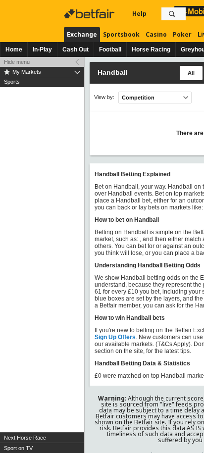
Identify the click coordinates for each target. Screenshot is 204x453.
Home (13, 49)
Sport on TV (18, 448)
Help (139, 13)
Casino (156, 34)
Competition (138, 98)
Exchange (82, 34)
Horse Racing (151, 49)
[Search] (172, 14)
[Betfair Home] (90, 13)
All (191, 73)
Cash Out (75, 49)
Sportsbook (121, 34)
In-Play (42, 49)
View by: (104, 97)
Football (110, 49)
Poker (182, 34)
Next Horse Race (25, 438)
